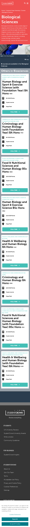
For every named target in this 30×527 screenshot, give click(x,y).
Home (3, 10)
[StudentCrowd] (7, 3)
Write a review (8, 437)
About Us (7, 469)
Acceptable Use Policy (11, 480)
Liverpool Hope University (13, 10)
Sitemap (6, 490)
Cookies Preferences (11, 487)
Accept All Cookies (15, 524)
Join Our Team (9, 472)
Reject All (15, 519)
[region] (15, 513)
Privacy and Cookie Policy (12, 483)
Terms (6, 476)
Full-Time (14, 112)
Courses (23, 10)
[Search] (25, 3)
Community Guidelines (12, 440)
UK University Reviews (11, 430)
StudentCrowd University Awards (15, 433)
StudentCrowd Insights (11, 455)
